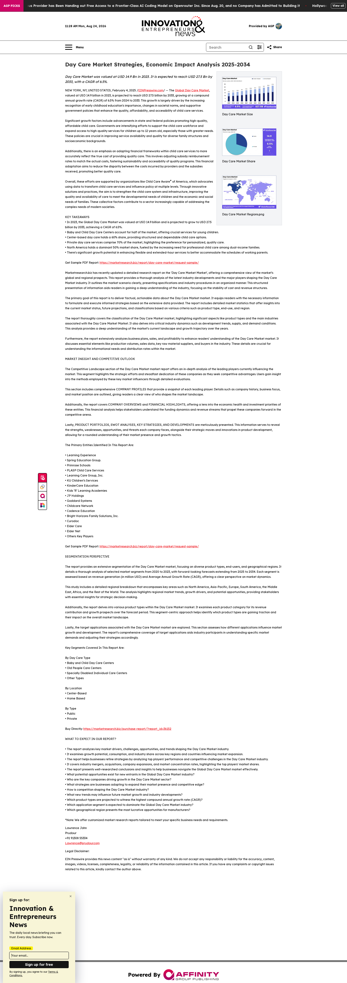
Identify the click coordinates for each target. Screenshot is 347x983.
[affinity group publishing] (42, 496)
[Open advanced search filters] (259, 47)
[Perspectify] (42, 487)
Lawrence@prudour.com (82, 843)
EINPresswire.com (150, 90)
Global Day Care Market (192, 90)
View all (338, 5)
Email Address (21, 948)
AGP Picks (12, 6)
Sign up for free (39, 964)
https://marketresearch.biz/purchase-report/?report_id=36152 (127, 729)
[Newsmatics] (42, 505)
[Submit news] (42, 477)
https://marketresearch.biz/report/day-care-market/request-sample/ (149, 262)
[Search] (250, 47)
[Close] (70, 896)
